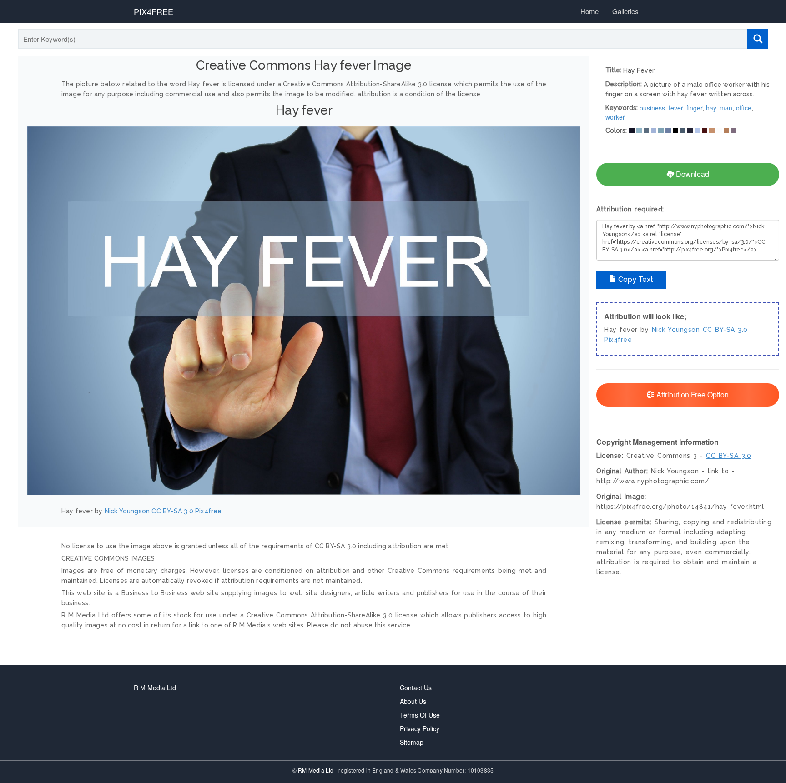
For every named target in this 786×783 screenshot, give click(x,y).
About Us (413, 701)
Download (691, 174)
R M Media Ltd (155, 687)
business (652, 107)
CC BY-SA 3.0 (172, 511)
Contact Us (416, 687)
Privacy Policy (419, 728)
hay (711, 107)
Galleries (625, 11)
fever (676, 107)
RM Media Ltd (316, 770)
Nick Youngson (127, 511)
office (743, 107)
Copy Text (634, 279)
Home (589, 11)
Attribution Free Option (692, 394)
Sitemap (411, 742)
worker (615, 116)
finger (694, 107)
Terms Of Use (420, 714)
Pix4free (208, 511)
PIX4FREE (153, 11)
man (726, 107)
